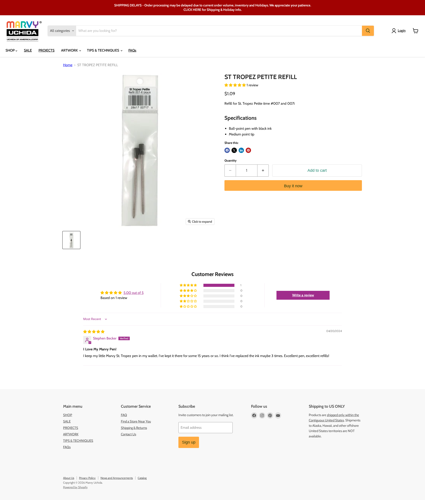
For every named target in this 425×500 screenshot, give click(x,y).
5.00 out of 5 (134, 293)
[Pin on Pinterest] (248, 150)
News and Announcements (116, 478)
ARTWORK (70, 50)
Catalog (142, 478)
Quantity (230, 160)
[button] (235, 85)
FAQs (132, 50)
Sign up (188, 442)
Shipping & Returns (134, 428)
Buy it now (293, 186)
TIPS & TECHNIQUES (103, 50)
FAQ (124, 415)
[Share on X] (234, 150)
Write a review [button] (303, 295)
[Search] (368, 31)
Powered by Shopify (75, 487)
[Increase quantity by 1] (263, 170)
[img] (93, 332)
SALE (28, 50)
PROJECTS (46, 50)
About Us (68, 478)
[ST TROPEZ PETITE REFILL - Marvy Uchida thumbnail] (71, 240)
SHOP (10, 50)
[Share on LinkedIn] (241, 150)
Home (67, 65)
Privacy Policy (87, 478)
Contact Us (128, 434)
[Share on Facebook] (227, 150)
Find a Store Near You (136, 421)
